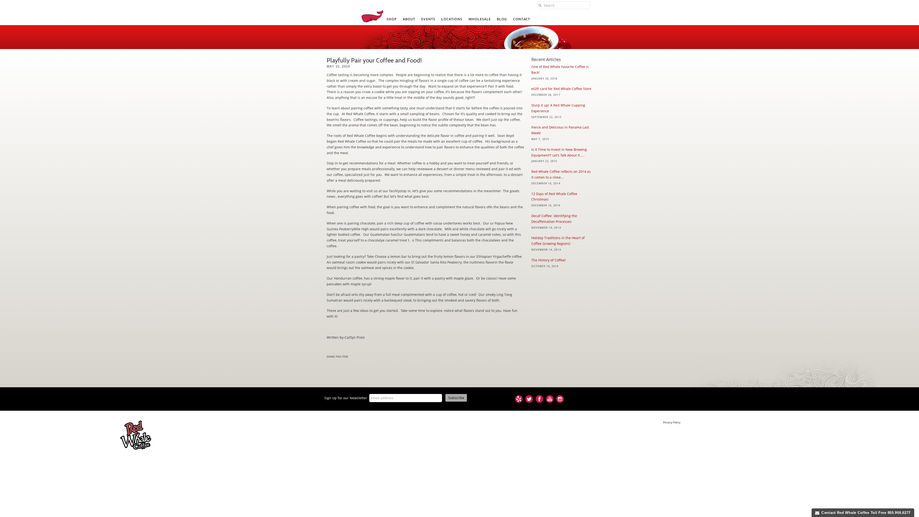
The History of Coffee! (548, 260)
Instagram (560, 399)
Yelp (519, 399)
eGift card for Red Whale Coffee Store (561, 88)
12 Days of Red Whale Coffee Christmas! (554, 196)
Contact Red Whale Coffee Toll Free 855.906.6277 (865, 513)
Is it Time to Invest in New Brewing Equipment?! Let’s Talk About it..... (559, 152)
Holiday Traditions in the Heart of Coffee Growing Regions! (558, 241)
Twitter (529, 399)
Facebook (539, 399)
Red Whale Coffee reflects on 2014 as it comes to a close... (561, 174)
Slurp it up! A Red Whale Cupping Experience (558, 108)
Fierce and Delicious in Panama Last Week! (560, 130)
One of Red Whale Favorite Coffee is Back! (560, 69)
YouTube (550, 399)
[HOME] (372, 16)
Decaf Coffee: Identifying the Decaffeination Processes (554, 219)
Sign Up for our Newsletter (345, 398)
